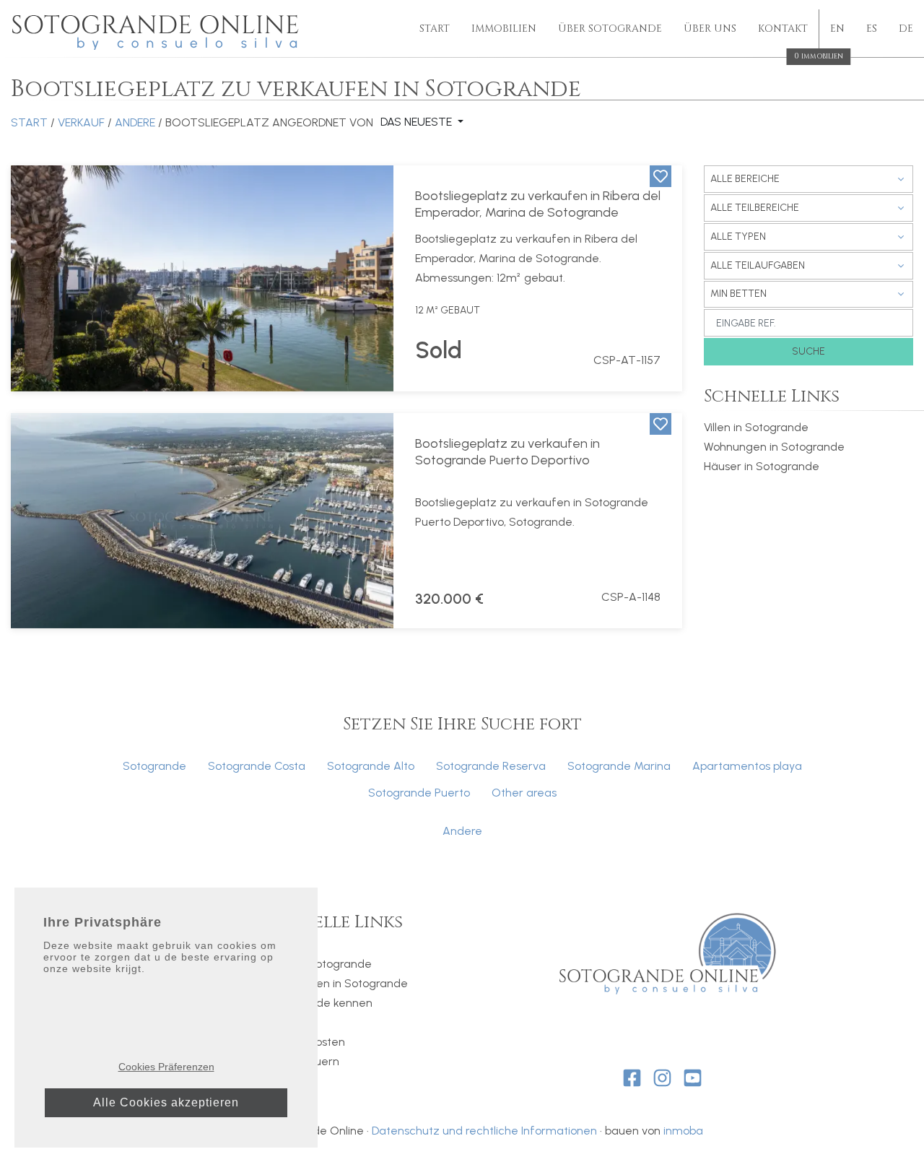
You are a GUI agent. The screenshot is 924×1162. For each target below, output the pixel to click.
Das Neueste (417, 122)
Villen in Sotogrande (756, 427)
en (837, 28)
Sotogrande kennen (319, 1003)
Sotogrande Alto (370, 766)
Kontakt (783, 30)
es (871, 28)
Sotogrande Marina (619, 766)
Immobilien (503, 28)
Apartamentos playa (747, 766)
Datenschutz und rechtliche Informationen (484, 1130)
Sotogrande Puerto (419, 792)
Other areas (524, 792)
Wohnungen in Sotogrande (774, 447)
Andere (135, 122)
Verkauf (81, 122)
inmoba (683, 1130)
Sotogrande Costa (256, 766)
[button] (29, 278)
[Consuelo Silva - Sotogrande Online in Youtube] (692, 1078)
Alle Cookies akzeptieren (166, 1102)
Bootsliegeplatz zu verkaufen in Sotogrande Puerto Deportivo (507, 451)
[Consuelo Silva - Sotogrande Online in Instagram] (662, 1078)
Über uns (710, 28)
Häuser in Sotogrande (761, 466)
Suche (808, 351)
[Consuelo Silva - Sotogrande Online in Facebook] (632, 1078)
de (906, 28)
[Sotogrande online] (157, 29)
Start (434, 28)
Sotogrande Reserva (491, 766)
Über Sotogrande (610, 28)
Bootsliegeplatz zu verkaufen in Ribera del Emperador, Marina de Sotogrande (538, 204)
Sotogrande (154, 766)
